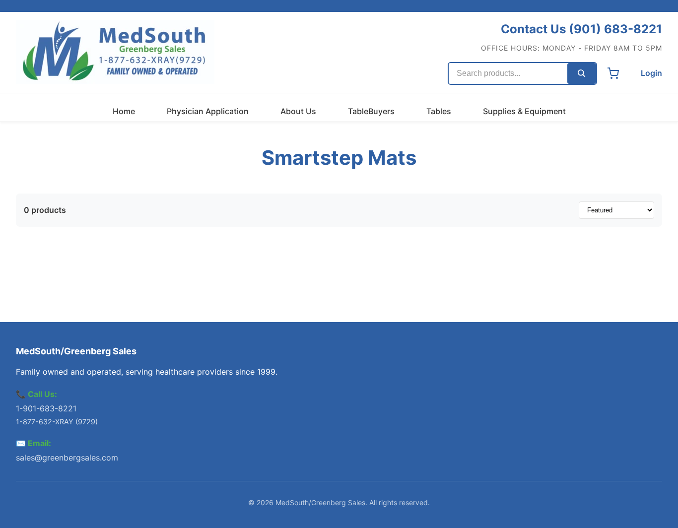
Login (651, 73)
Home (124, 111)
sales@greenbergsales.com (67, 457)
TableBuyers (371, 111)
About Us (298, 111)
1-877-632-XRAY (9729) (57, 421)
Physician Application (208, 111)
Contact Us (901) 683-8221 (581, 29)
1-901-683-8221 (46, 408)
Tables (438, 111)
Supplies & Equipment (524, 111)
